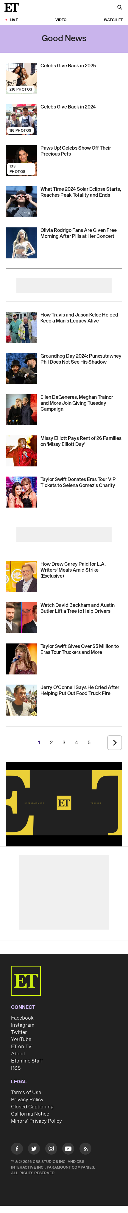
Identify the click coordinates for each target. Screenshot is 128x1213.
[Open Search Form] (119, 8)
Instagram (22, 1025)
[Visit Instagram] (51, 1150)
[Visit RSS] (85, 1150)
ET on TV (21, 1046)
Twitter (19, 1032)
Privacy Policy (27, 1099)
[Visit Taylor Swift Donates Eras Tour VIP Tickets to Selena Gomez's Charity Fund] (21, 492)
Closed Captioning (32, 1106)
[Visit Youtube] (68, 1149)
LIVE (14, 20)
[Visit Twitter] (34, 1150)
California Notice (30, 1114)
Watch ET (113, 20)
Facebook (22, 1018)
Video (61, 20)
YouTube (21, 1039)
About (18, 1053)
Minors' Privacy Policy (36, 1121)
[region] (64, 802)
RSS (16, 1068)
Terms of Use (26, 1092)
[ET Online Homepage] (13, 7)
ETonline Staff (27, 1061)
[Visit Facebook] (17, 1150)
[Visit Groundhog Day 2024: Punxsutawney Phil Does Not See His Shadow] (21, 368)
